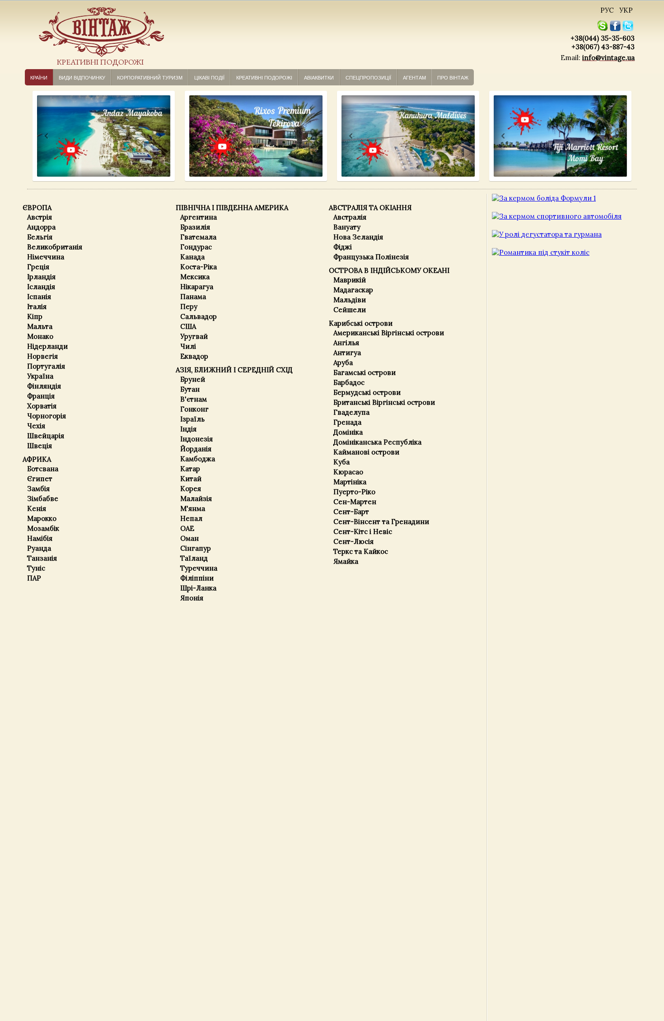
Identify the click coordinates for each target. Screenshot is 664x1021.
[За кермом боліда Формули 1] (544, 198)
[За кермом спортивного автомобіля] (557, 216)
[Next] (159, 136)
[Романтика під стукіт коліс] (540, 252)
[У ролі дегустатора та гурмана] (547, 234)
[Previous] (38, 136)
